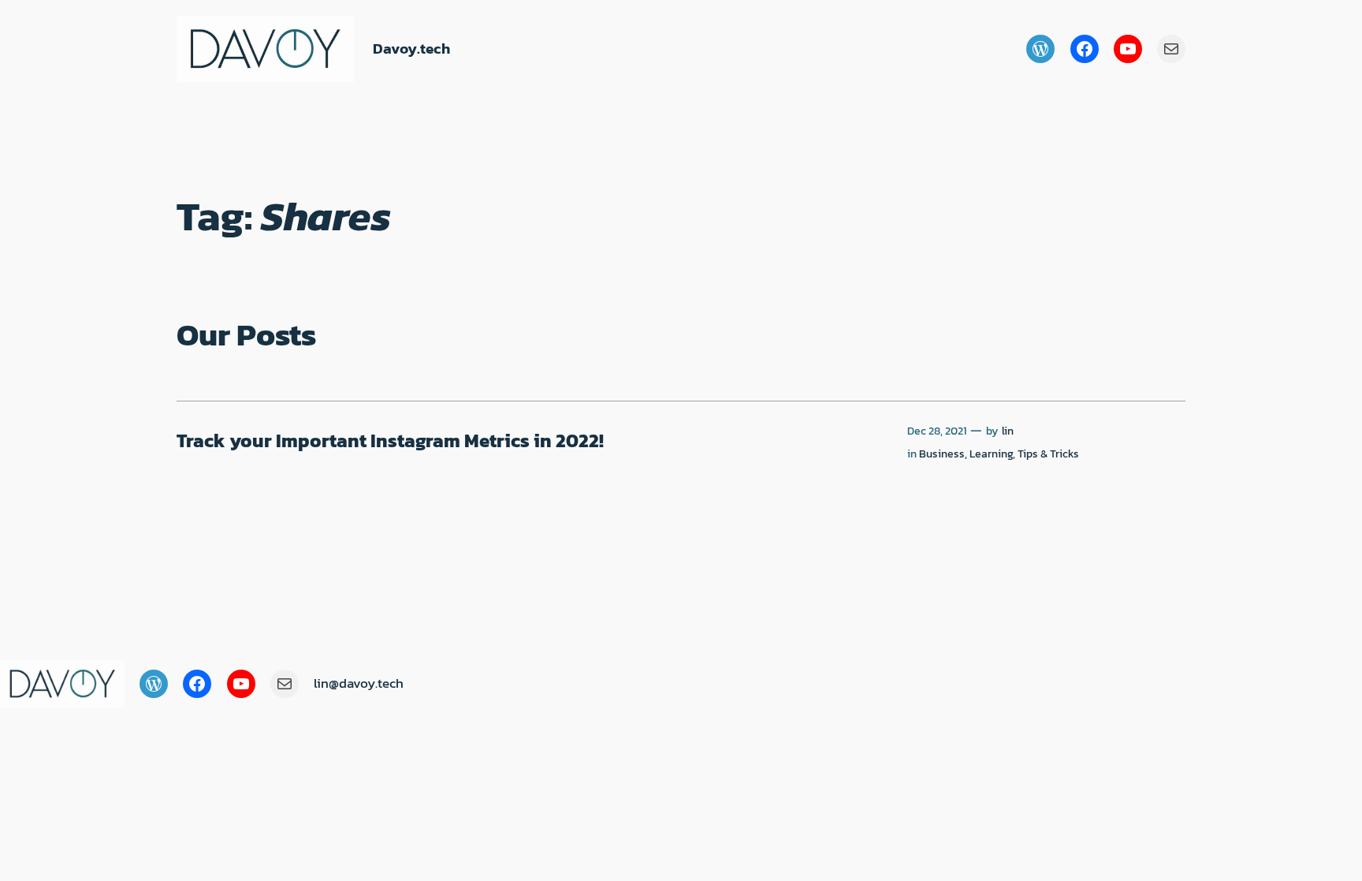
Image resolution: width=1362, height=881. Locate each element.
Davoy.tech (411, 48)
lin (1008, 430)
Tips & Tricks (1048, 453)
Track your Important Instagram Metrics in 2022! (390, 441)
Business (942, 453)
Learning (991, 453)
